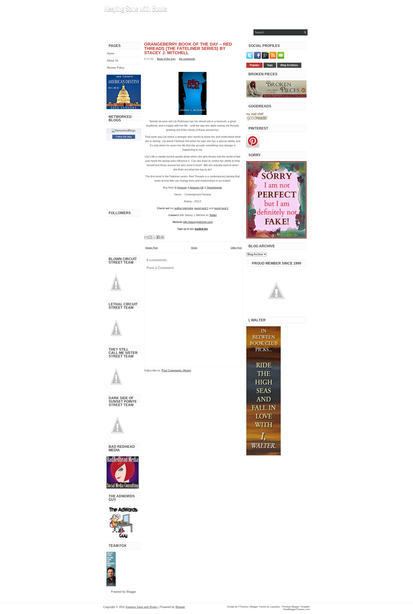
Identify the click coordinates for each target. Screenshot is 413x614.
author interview (183, 208)
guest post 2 (221, 208)
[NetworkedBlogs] (124, 130)
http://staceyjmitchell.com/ (198, 222)
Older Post (236, 247)
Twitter (213, 215)
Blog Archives (289, 65)
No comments (187, 58)
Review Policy (116, 67)
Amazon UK (197, 187)
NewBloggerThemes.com (296, 609)
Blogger (131, 591)
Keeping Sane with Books (135, 8)
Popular (254, 65)
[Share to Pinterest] (162, 237)
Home (110, 53)
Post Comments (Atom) (176, 370)
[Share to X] (154, 237)
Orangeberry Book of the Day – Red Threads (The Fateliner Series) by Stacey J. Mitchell (188, 48)
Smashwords (214, 187)
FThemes (243, 606)
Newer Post (151, 247)
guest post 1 (201, 208)
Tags (270, 65)
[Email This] (146, 237)
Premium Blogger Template (296, 606)
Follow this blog (124, 136)
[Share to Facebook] (158, 237)
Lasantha (275, 606)
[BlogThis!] (150, 237)
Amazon (182, 187)
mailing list (201, 228)
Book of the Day (166, 58)
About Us (113, 60)
